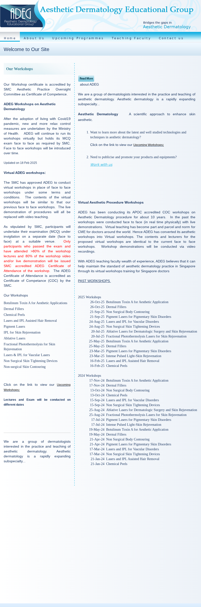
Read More (86, 78)
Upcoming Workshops (148, 145)
